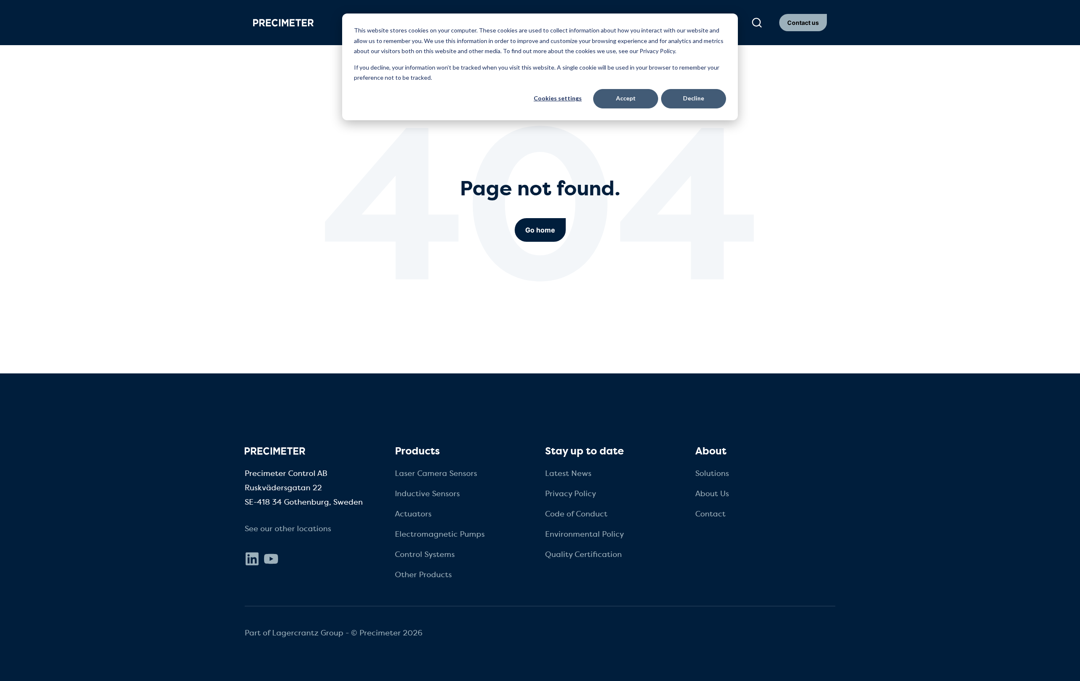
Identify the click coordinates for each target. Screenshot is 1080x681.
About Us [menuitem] (712, 494)
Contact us (803, 22)
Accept (626, 98)
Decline (693, 98)
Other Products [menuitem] (423, 575)
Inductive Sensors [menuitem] (427, 494)
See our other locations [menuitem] (288, 529)
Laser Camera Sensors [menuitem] (436, 473)
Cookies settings (558, 98)
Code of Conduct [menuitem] (576, 514)
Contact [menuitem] (710, 514)
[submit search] (757, 23)
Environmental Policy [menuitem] (584, 534)
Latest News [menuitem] (568, 473)
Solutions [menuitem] (712, 473)
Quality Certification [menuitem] (583, 554)
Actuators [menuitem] (413, 514)
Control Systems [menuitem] (425, 554)
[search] (756, 23)
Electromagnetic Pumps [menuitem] (440, 534)
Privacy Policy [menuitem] (570, 494)
